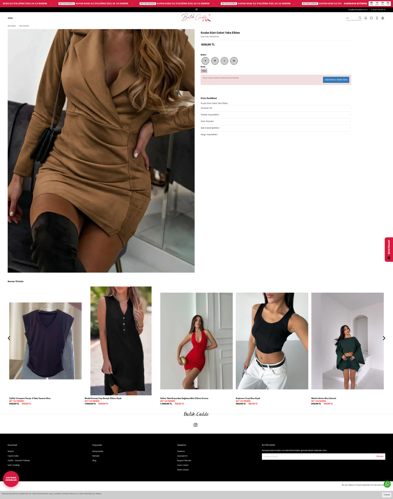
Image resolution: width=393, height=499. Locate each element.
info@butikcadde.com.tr (358, 9)
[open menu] (11, 18)
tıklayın (98, 494)
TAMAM (386, 495)
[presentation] (9, 338)
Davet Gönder (183, 470)
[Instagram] (195, 425)
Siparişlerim (182, 456)
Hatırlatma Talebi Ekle (336, 80)
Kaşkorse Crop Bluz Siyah (248, 398)
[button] (276, 108)
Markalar (96, 456)
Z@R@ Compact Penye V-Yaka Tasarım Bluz (30, 398)
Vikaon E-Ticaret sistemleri (359, 485)
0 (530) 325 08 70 (378, 9)
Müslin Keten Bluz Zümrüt (323, 398)
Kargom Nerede (184, 460)
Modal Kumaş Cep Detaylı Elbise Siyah (103, 398)
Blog (94, 460)
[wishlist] (79, 290)
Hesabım (181, 451)
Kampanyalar (97, 451)
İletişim (11, 451)
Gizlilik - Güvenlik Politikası (19, 460)
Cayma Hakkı (13, 456)
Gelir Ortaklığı (14, 465)
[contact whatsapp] (387, 484)
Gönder (380, 456)
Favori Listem (183, 465)
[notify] (365, 18)
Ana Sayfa (12, 26)
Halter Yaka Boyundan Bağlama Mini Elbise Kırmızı (184, 398)
